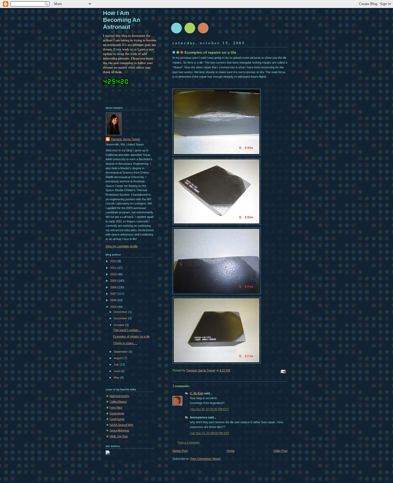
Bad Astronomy (119, 396)
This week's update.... (127, 330)
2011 (113, 267)
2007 (113, 293)
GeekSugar (117, 419)
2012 (113, 261)
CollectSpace (118, 401)
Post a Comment (188, 442)
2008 (113, 287)
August (119, 358)
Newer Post (180, 450)
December (121, 311)
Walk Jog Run (119, 436)
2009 (113, 280)
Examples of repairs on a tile (131, 336)
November (121, 318)
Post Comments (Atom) (205, 458)
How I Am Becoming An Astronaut (121, 20)
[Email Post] (282, 371)
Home (230, 450)
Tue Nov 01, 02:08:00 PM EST (209, 433)
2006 (113, 300)
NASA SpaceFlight (121, 424)
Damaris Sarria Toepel (125, 139)
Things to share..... (125, 343)
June (117, 371)
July (117, 364)
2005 (113, 306)
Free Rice (116, 407)
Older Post (280, 450)
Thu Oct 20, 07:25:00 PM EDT (209, 409)
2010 (113, 274)
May (117, 377)
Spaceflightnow (119, 430)
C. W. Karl (196, 393)
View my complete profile (122, 246)
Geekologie (117, 413)
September (121, 351)
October (119, 325)
